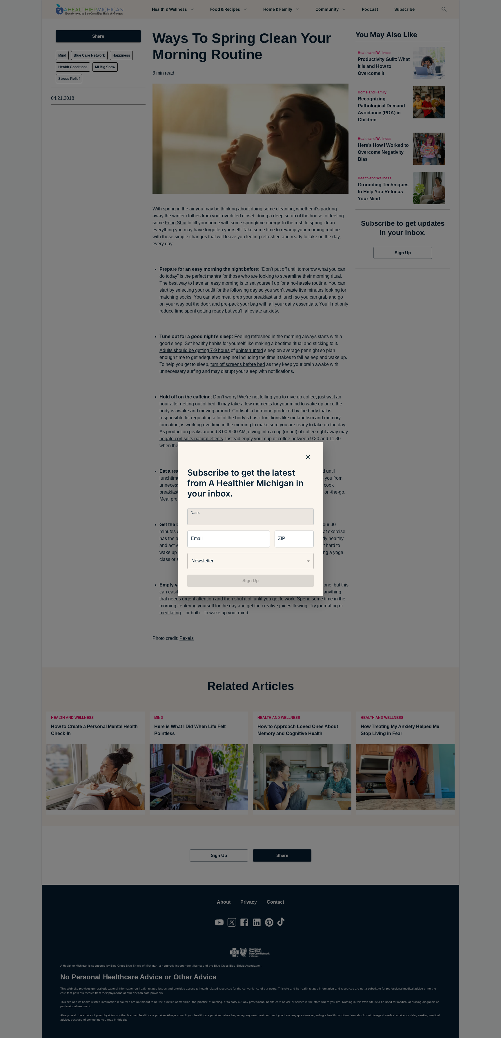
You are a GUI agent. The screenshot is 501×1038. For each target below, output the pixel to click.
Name (195, 513)
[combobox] (250, 561)
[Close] (308, 457)
